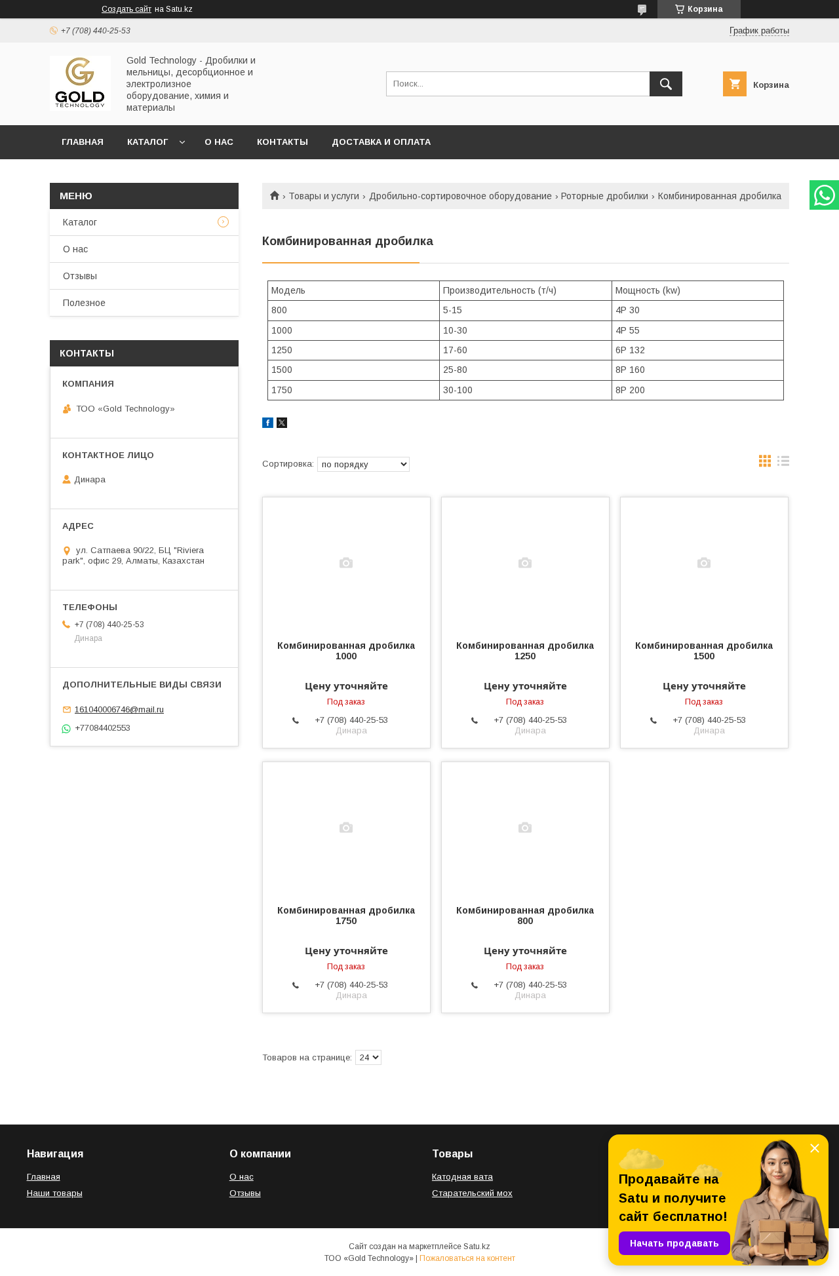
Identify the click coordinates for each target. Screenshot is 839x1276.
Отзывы (80, 276)
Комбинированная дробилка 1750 (346, 915)
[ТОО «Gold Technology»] (80, 107)
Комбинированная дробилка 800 (525, 915)
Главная (83, 142)
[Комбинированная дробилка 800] (525, 827)
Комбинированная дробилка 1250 (525, 650)
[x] (282, 424)
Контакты (282, 142)
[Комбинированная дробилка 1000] (346, 562)
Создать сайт (126, 9)
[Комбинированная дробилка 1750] (346, 827)
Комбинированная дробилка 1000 (346, 650)
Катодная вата (462, 1177)
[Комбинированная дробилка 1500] (704, 562)
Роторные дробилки (604, 196)
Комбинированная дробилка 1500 (704, 650)
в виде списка (783, 464)
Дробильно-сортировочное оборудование (460, 196)
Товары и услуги (323, 196)
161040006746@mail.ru (119, 709)
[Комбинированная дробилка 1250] (525, 562)
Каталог (147, 142)
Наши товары (55, 1193)
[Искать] (666, 83)
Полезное (84, 303)
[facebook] (267, 424)
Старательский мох (472, 1193)
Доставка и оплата (381, 142)
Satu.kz (476, 1246)
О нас (219, 142)
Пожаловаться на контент (467, 1258)
